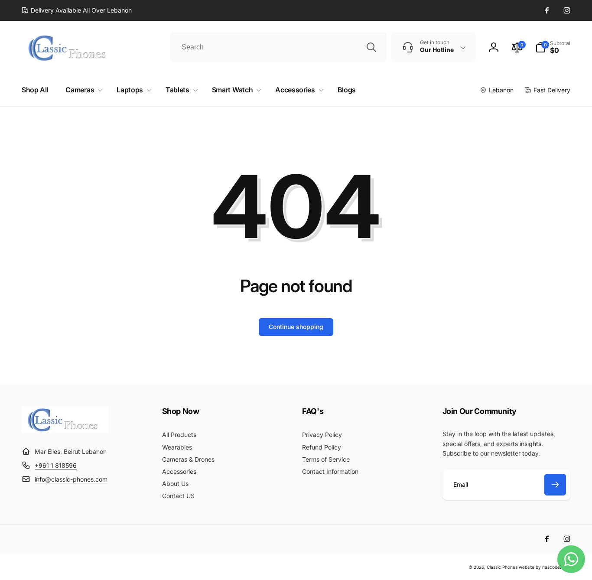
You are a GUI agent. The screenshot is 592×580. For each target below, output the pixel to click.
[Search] (371, 47)
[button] (552, 47)
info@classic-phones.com (71, 479)
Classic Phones (502, 567)
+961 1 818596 (56, 465)
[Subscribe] (555, 484)
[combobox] (278, 47)
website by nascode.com (544, 567)
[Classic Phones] (65, 430)
